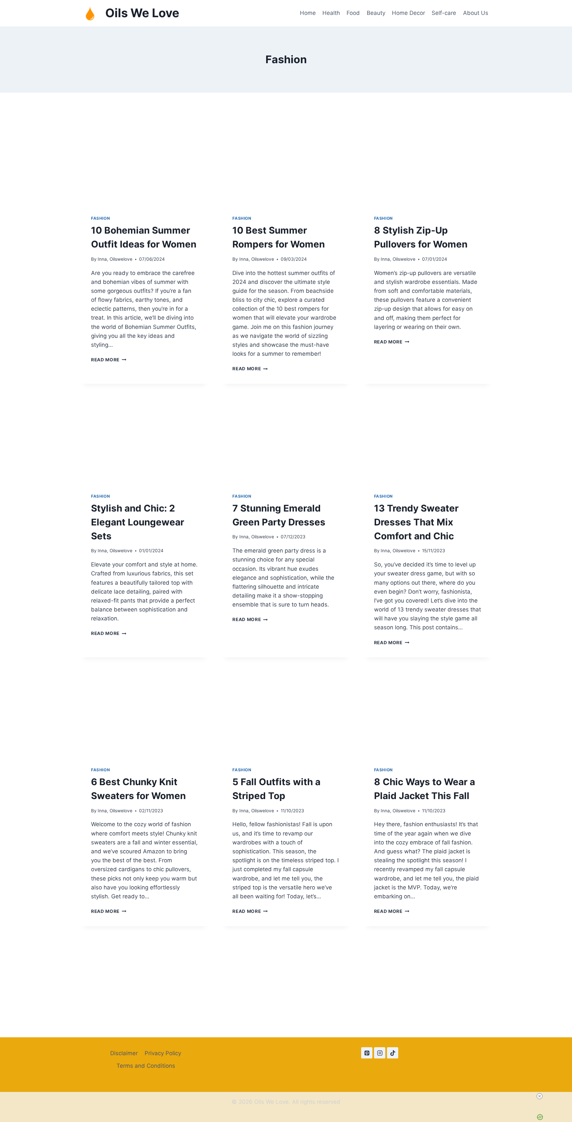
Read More (108, 359)
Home (308, 13)
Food (353, 13)
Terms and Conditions (146, 1065)
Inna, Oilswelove (115, 259)
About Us (475, 13)
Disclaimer (124, 1053)
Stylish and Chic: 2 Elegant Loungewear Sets (137, 522)
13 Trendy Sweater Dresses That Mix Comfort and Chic (416, 522)
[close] (540, 1096)
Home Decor (408, 13)
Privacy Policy (163, 1053)
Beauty (376, 13)
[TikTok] (392, 1052)
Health (331, 13)
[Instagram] (379, 1052)
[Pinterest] (366, 1052)
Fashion (100, 218)
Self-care (444, 13)
